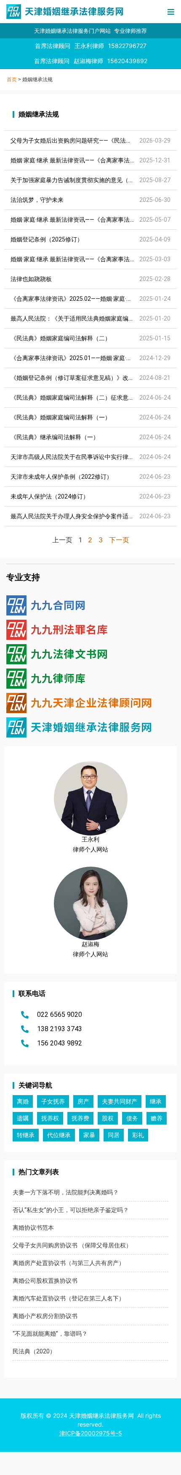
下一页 (119, 540)
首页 (12, 79)
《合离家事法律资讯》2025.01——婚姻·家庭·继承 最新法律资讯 (93, 358)
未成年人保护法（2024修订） (50, 496)
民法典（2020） (34, 1351)
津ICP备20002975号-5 (90, 1433)
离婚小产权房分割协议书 (45, 1316)
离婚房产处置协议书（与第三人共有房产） (69, 1263)
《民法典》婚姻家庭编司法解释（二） (61, 338)
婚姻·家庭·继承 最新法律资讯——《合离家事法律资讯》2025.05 (93, 219)
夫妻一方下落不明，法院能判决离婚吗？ (66, 1192)
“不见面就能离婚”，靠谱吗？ (50, 1333)
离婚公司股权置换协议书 (45, 1280)
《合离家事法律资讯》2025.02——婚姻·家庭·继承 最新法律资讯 (93, 298)
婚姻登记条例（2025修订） (47, 239)
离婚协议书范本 (33, 1227)
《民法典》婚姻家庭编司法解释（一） (61, 417)
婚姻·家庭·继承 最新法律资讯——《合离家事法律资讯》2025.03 (93, 259)
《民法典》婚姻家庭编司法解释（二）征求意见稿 (75, 397)
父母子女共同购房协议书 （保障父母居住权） (72, 1245)
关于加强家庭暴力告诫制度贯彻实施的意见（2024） (79, 180)
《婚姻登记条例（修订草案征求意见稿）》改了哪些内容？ (87, 377)
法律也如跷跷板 (31, 279)
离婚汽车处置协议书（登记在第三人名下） (69, 1298)
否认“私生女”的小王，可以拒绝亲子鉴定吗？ (71, 1210)
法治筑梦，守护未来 (37, 199)
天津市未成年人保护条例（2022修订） (61, 476)
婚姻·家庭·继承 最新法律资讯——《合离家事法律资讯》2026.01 (93, 160)
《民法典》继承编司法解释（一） (55, 437)
